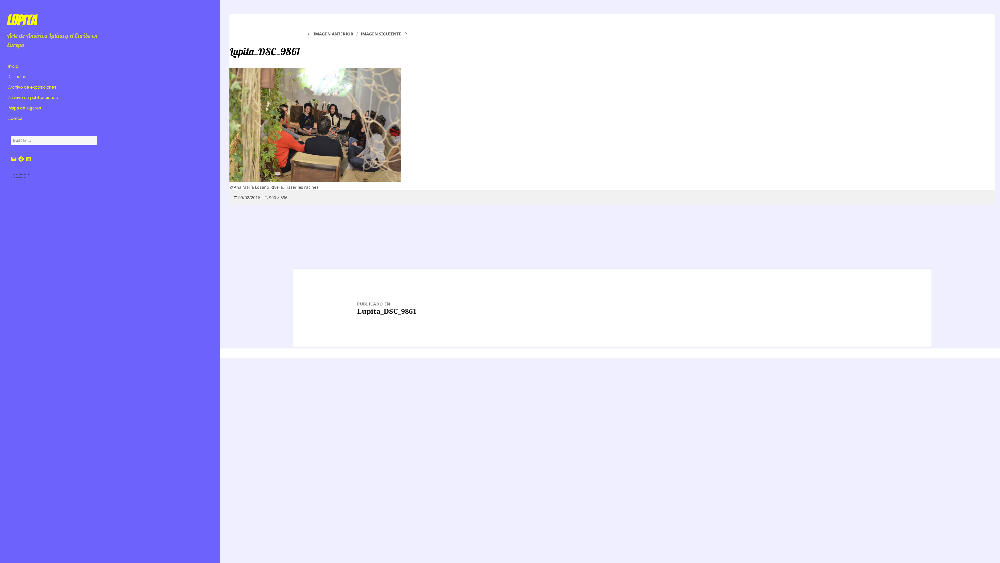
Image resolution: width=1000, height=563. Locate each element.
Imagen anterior (333, 34)
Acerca (15, 119)
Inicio (13, 66)
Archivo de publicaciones (33, 98)
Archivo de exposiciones (32, 87)
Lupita (22, 20)
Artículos (17, 77)
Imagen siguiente (381, 34)
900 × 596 (278, 197)
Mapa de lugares (24, 108)
